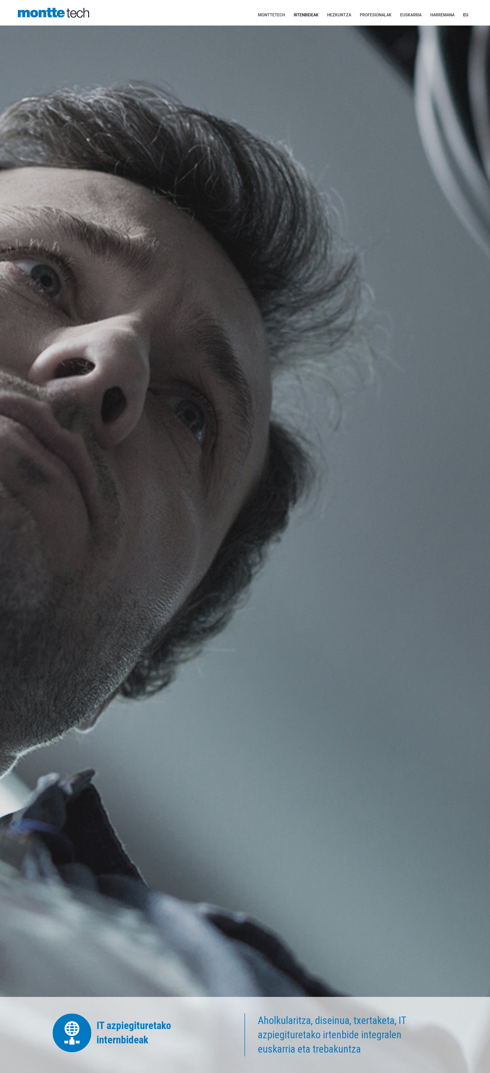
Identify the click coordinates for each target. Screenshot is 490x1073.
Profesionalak (375, 15)
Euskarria (411, 15)
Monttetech (271, 15)
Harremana (442, 15)
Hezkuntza (339, 15)
